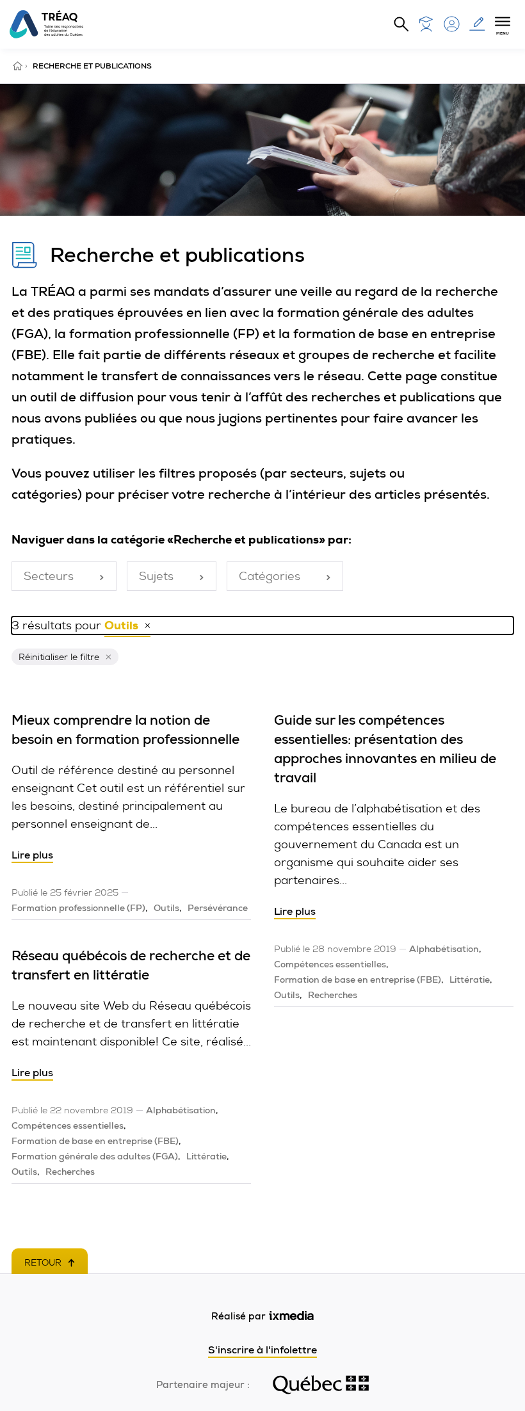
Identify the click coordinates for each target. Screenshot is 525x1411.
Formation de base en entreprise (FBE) (95, 1141)
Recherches (70, 1171)
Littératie (206, 1156)
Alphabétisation (181, 1110)
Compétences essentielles (68, 1125)
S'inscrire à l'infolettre (262, 1350)
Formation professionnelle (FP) (78, 908)
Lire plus (32, 855)
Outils (166, 908)
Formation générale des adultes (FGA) (95, 1156)
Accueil (19, 66)
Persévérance (218, 908)
